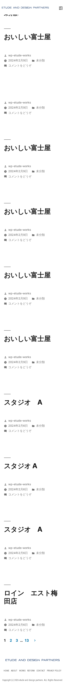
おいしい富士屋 (27, 37)
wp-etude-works (19, 55)
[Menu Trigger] (58, 6)
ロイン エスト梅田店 (30, 597)
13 (27, 640)
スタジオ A (23, 402)
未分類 (40, 60)
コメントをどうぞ (19, 65)
